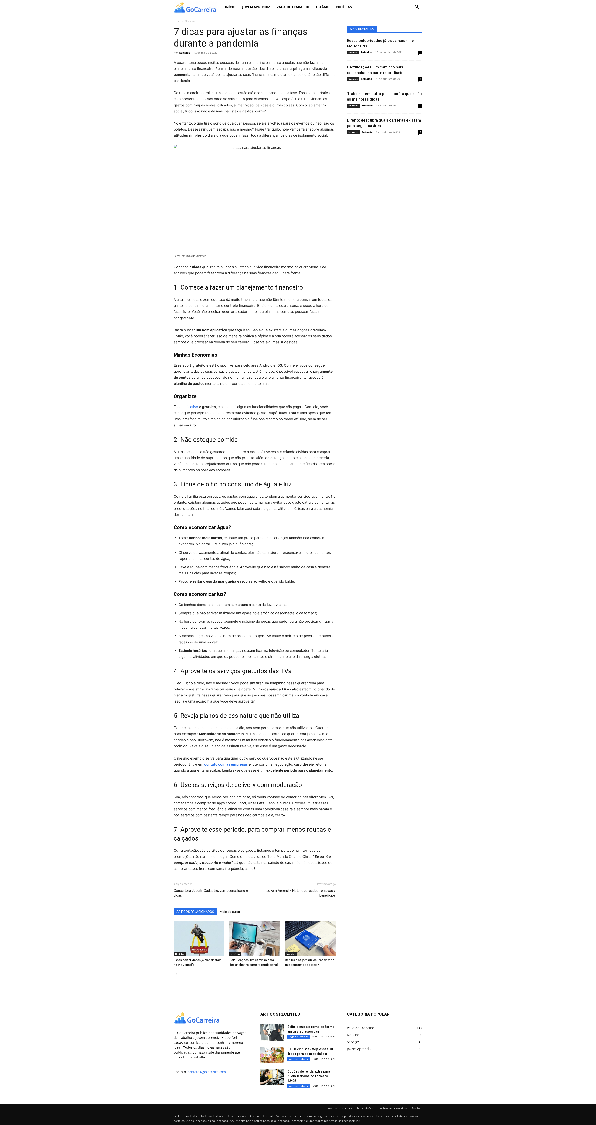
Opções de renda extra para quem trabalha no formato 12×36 (308, 1076)
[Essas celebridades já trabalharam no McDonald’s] (199, 938)
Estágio (323, 7)
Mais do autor (230, 912)
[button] (416, 7)
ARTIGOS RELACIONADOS (195, 912)
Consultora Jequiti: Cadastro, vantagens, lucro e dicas (211, 893)
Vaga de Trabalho (293, 7)
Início (230, 7)
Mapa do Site (365, 1108)
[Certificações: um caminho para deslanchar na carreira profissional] (254, 938)
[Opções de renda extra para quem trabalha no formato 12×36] (272, 1077)
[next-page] (184, 974)
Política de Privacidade (393, 1108)
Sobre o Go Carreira (340, 1108)
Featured (353, 105)
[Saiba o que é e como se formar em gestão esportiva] (272, 1032)
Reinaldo (184, 52)
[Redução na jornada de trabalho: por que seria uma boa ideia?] (310, 938)
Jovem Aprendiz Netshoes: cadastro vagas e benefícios (301, 893)
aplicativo (190, 407)
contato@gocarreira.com (207, 1072)
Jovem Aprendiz (256, 7)
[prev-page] (176, 974)
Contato (417, 1108)
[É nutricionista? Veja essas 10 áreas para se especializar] (272, 1055)
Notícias (344, 7)
